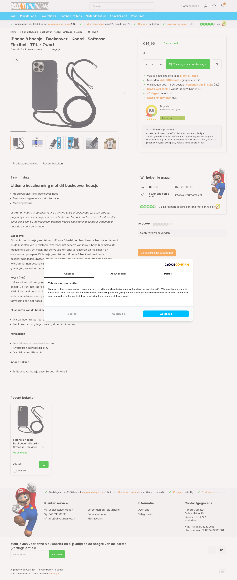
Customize (118, 313)
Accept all (166, 313)
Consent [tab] (69, 273)
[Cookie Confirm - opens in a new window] (177, 264)
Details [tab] (168, 273)
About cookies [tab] (118, 273)
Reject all (71, 313)
